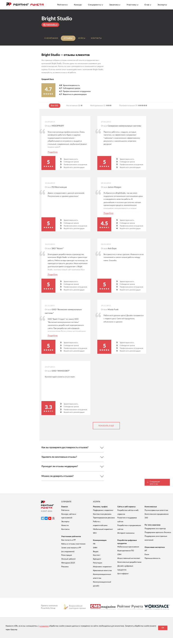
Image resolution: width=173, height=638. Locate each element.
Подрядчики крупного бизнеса (158, 532)
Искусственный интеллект (128, 558)
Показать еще (106, 426)
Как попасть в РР (68, 540)
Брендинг (97, 559)
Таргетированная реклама (104, 518)
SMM (95, 548)
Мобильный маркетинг (103, 529)
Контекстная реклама (102, 514)
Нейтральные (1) (97, 106)
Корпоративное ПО (125, 551)
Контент (96, 555)
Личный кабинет (68, 559)
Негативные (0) (73, 106)
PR (94, 544)
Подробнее (52, 152)
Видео (95, 552)
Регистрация (66, 555)
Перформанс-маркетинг (103, 510)
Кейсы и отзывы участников (73, 544)
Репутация (97, 563)
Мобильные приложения (128, 547)
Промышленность (152, 558)
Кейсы (81, 38)
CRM (119, 554)
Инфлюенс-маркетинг (102, 567)
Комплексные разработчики (129, 562)
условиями (44, 626)
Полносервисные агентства (156, 510)
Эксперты (162, 5)
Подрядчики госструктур (155, 529)
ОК (163, 628)
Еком (147, 554)
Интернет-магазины (125, 533)
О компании (51, 38)
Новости (65, 525)
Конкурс (78, 5)
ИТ (146, 551)
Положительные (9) (128, 106)
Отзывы (68, 38)
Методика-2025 (68, 563)
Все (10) (54, 106)
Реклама (64, 567)
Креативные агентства (102, 570)
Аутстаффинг (123, 574)
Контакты (96, 38)
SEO (94, 533)
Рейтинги (65, 510)
